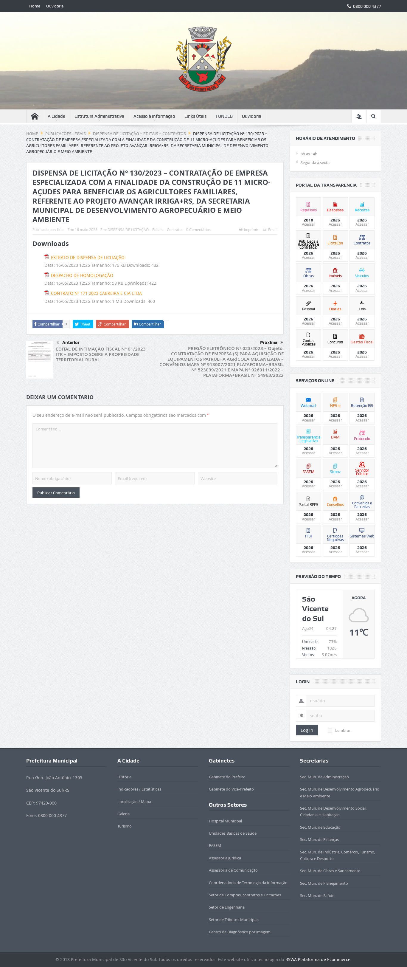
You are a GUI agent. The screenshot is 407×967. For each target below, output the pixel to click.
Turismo (124, 826)
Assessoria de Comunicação (233, 870)
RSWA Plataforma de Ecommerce (317, 959)
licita (61, 229)
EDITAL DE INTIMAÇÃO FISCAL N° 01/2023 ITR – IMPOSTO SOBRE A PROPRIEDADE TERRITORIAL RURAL (101, 354)
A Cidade (56, 116)
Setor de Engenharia (227, 907)
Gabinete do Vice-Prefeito (231, 789)
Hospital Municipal (225, 821)
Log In (307, 730)
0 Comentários (198, 229)
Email (272, 229)
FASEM (215, 845)
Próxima (268, 342)
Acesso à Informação (154, 116)
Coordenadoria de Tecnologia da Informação (248, 882)
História (124, 777)
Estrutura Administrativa (99, 116)
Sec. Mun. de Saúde (317, 895)
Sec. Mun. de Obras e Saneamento (330, 870)
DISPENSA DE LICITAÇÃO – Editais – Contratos (145, 229)
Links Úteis (195, 116)
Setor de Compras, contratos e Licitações (245, 895)
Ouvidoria (55, 6)
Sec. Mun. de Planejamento (324, 883)
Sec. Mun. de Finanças (319, 839)
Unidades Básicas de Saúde (233, 833)
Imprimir (251, 229)
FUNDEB (224, 116)
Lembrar (343, 730)
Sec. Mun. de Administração (324, 777)
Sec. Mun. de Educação (320, 827)
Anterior (71, 342)
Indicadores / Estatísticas (139, 789)
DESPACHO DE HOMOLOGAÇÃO (82, 275)
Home (34, 6)
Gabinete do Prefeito (227, 777)
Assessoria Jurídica (225, 858)
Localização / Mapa (134, 801)
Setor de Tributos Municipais (234, 919)
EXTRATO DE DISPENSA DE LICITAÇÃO (88, 257)
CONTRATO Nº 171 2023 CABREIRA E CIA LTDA (96, 293)
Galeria (123, 813)
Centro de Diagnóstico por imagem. (240, 932)
